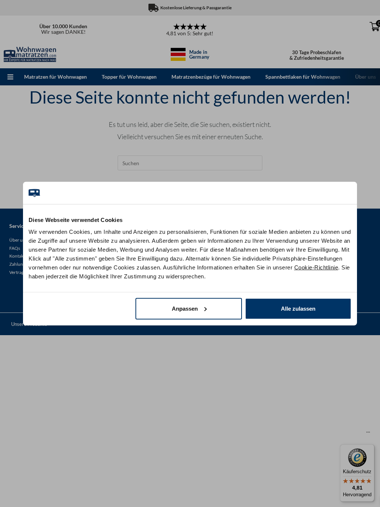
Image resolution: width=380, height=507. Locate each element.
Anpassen (185, 308)
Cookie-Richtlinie (316, 267)
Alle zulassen (298, 308)
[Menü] (368, 433)
